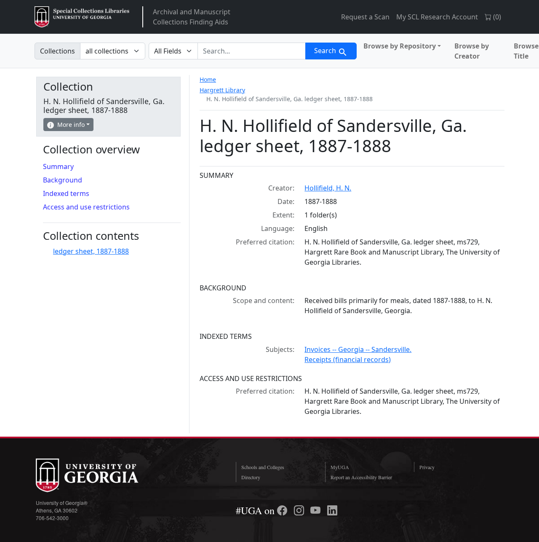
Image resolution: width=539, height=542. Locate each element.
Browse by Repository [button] (399, 46)
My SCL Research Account (437, 16)
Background (62, 180)
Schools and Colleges (262, 467)
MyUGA (340, 467)
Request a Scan (365, 16)
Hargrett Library (222, 90)
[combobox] (251, 51)
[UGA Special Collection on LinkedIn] (332, 510)
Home (208, 79)
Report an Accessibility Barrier (361, 477)
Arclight (82, 16)
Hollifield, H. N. (327, 188)
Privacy (427, 467)
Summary (58, 166)
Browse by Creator (471, 51)
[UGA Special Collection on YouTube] (316, 510)
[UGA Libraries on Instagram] (300, 510)
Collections (57, 51)
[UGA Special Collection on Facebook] (283, 510)
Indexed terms (66, 193)
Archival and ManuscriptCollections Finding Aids (191, 17)
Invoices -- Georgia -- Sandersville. (357, 349)
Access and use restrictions (86, 207)
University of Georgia (99, 475)
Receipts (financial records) (347, 359)
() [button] (496, 16)
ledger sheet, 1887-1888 (91, 251)
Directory (250, 477)
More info (71, 125)
